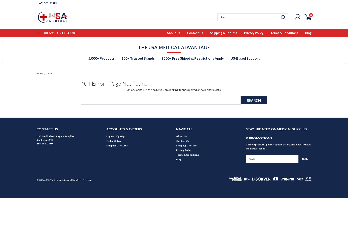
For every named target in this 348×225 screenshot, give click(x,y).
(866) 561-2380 (46, 3)
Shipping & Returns (223, 33)
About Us (173, 33)
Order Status (113, 140)
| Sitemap (86, 179)
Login (109, 136)
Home (39, 73)
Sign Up (120, 136)
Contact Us (195, 33)
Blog (308, 33)
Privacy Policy (253, 33)
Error (50, 73)
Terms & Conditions (284, 33)
